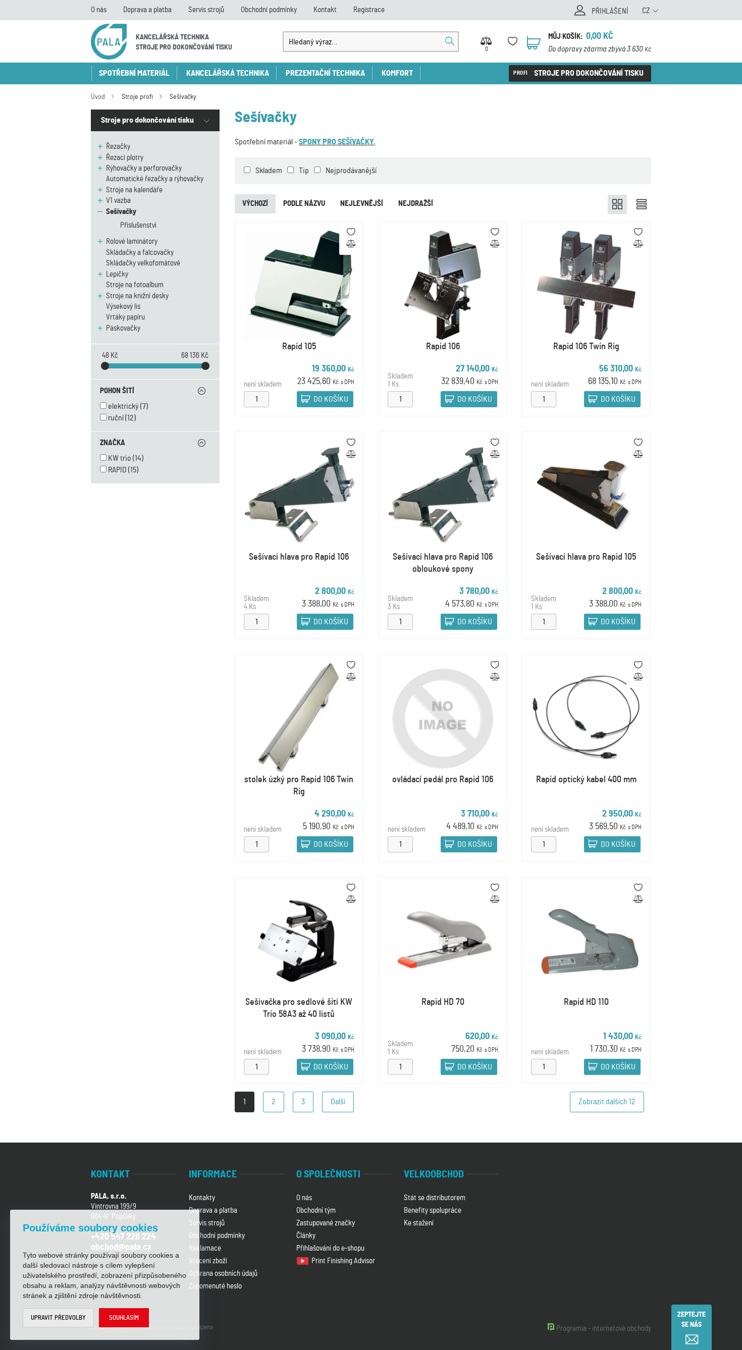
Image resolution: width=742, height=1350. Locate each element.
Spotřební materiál (134, 73)
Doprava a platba (147, 10)
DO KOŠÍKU (330, 399)
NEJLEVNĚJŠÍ (361, 203)
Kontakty (202, 1198)
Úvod (98, 96)
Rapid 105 (299, 346)
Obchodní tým (316, 1210)
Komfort (397, 73)
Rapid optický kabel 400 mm (586, 779)
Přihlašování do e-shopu (330, 1248)
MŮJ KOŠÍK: (565, 36)
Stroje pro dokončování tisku (589, 73)
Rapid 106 (443, 346)
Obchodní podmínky (269, 10)
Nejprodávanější (351, 171)
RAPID (117, 470)
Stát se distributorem (434, 1198)
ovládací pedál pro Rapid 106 (442, 779)
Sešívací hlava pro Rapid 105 (587, 556)
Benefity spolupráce (432, 1210)
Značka (112, 443)
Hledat (450, 41)
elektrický (123, 406)
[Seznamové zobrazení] (641, 204)
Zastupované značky (325, 1223)
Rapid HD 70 (442, 1002)
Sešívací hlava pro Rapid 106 (299, 556)
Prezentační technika (325, 73)
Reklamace (205, 1248)
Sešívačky (183, 96)
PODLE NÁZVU (304, 203)
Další (338, 1102)
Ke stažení (419, 1223)
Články (305, 1235)
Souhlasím (124, 1318)
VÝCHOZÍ (255, 203)
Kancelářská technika (227, 73)
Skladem (268, 171)
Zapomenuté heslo (215, 1286)
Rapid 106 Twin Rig (586, 346)
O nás (99, 10)
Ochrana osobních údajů (223, 1273)
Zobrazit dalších (606, 1102)
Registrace (369, 10)
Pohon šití (117, 391)
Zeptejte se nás (691, 1319)
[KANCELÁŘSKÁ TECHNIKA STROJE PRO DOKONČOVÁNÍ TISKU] (109, 42)
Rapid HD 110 (586, 1002)
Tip (304, 171)
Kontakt (325, 10)
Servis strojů (206, 10)
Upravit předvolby (58, 1318)
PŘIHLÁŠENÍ (610, 11)
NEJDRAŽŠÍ (415, 203)
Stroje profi (137, 96)
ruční (116, 418)
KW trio (119, 458)
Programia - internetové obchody (603, 1328)
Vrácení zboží (208, 1261)
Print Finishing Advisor (344, 1261)
